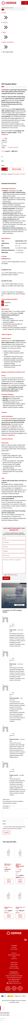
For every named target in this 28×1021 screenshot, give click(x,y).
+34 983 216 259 (15, 981)
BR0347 (20, 910)
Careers (14, 956)
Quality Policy (14, 962)
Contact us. (11, 435)
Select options (20, 880)
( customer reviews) (13, 147)
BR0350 (8, 868)
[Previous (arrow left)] (0, 1020)
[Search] (2, 10)
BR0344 (8, 910)
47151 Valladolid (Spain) (14, 979)
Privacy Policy (13, 574)
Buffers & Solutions (8, 42)
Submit (6, 578)
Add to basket (16, 169)
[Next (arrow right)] (1, 1020)
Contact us (4, 134)
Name (4, 821)
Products (5, 22)
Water (4, 32)
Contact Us (14, 958)
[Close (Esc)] (0, 1018)
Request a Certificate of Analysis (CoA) (13, 372)
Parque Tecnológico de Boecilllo (14, 975)
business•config (15, 1002)
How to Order (14, 949)
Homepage (14, 945)
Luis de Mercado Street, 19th (14, 977)
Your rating (5, 806)
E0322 (20, 871)
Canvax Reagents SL (14, 973)
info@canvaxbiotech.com (14, 983)
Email (4, 823)
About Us (14, 953)
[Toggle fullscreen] (3, 1018)
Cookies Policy (14, 966)
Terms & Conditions (14, 968)
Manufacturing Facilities (14, 955)
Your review (6, 808)
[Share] (1, 1018)
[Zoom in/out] (4, 1018)
